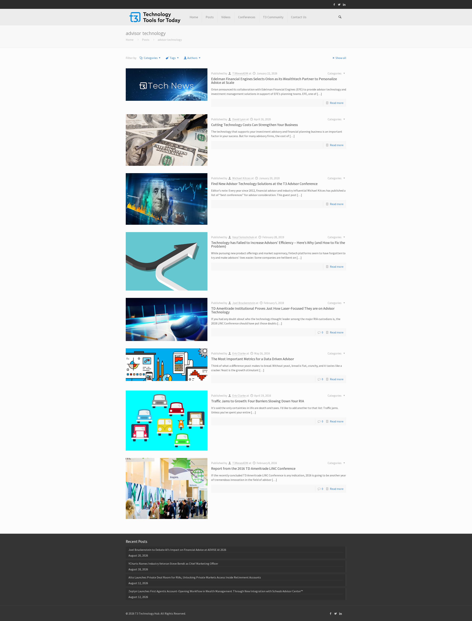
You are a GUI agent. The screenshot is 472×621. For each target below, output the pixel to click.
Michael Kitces (241, 178)
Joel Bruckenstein (243, 303)
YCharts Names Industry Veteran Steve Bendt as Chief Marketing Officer (173, 563)
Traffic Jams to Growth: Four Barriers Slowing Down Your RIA (257, 401)
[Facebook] (334, 4)
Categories (151, 58)
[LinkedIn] (344, 4)
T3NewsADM (240, 73)
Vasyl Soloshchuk (243, 237)
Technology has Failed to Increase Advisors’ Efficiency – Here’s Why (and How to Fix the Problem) (278, 244)
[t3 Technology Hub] (154, 17)
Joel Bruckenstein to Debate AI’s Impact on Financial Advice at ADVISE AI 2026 (177, 550)
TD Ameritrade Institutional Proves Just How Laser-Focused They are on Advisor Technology (272, 310)
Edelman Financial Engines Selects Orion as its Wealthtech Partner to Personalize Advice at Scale (274, 80)
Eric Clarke (239, 353)
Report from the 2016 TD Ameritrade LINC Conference (253, 468)
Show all (341, 58)
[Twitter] (339, 4)
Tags (173, 58)
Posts (145, 39)
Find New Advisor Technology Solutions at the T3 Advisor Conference (264, 183)
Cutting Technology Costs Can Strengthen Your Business (254, 124)
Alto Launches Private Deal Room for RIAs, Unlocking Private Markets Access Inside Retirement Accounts (195, 577)
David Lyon (239, 119)
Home (129, 39)
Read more (336, 103)
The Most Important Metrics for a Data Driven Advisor (252, 358)
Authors (192, 58)
